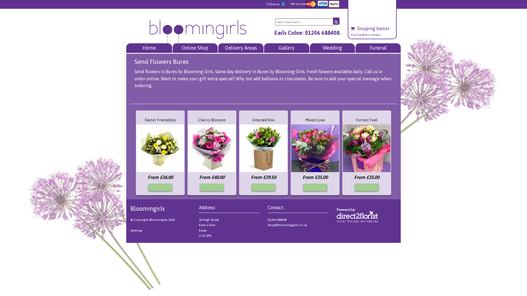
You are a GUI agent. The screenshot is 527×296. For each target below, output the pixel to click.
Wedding (332, 48)
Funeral (378, 48)
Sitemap (136, 230)
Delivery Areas (241, 48)
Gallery (287, 48)
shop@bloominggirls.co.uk (287, 225)
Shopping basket (373, 28)
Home (149, 48)
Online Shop (195, 48)
